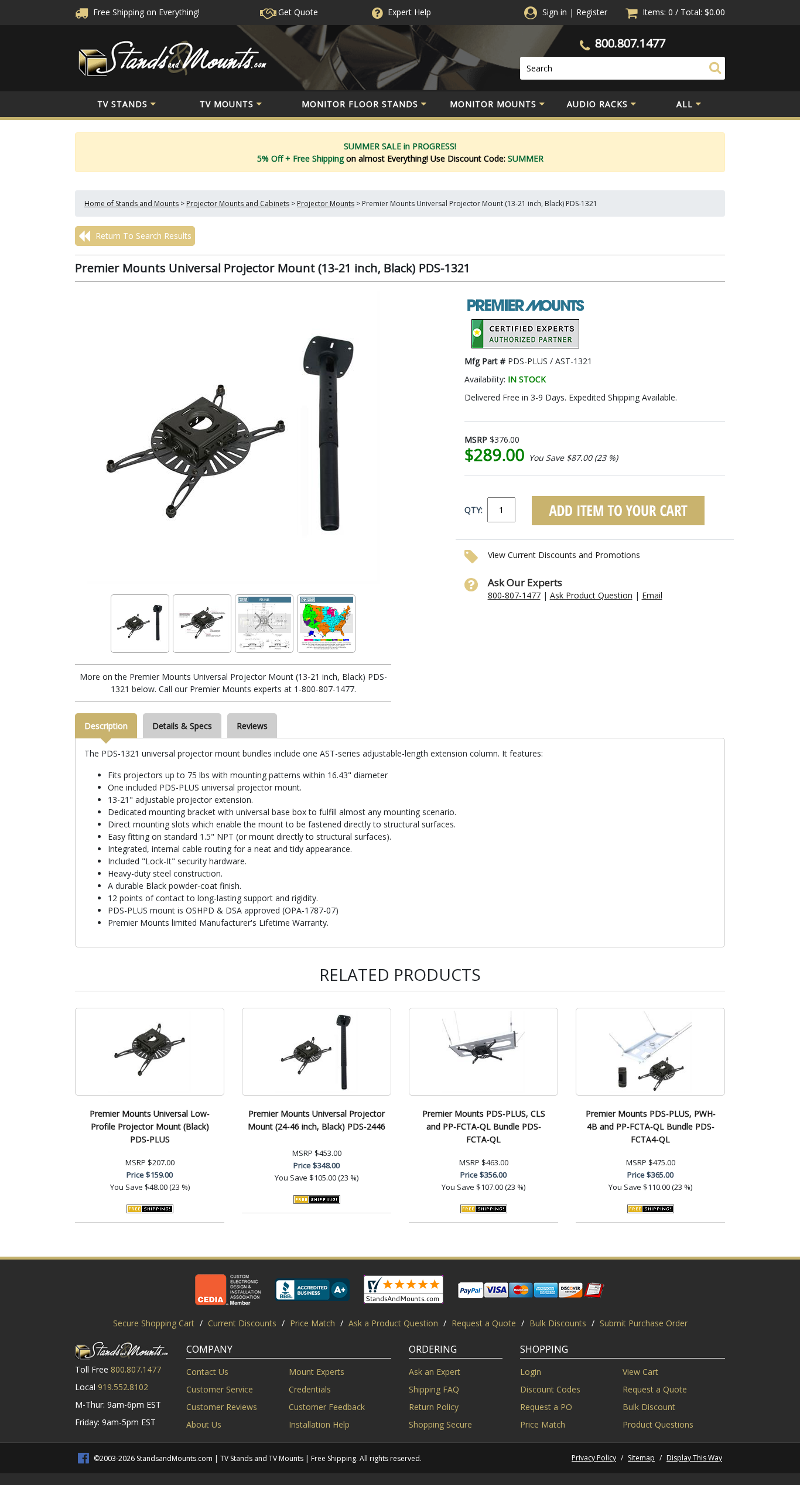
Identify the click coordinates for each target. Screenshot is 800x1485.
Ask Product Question (591, 595)
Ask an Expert (434, 1371)
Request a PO (546, 1406)
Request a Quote (484, 1323)
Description (106, 725)
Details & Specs (182, 725)
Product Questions (658, 1424)
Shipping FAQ (434, 1389)
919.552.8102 (123, 1386)
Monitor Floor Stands (360, 104)
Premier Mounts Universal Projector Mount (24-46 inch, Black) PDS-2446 (316, 1120)
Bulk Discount (649, 1406)
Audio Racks (597, 104)
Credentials (310, 1389)
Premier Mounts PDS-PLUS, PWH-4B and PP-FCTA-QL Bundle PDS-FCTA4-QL (651, 1126)
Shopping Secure (440, 1424)
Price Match (312, 1323)
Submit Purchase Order (644, 1323)
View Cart (640, 1371)
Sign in (554, 12)
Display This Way (694, 1458)
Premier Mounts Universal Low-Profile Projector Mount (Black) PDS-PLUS (150, 1126)
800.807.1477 (630, 43)
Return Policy (434, 1406)
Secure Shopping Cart (153, 1323)
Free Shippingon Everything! (145, 12)
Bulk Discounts (557, 1323)
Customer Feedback (327, 1406)
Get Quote (297, 12)
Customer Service (219, 1389)
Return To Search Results (142, 235)
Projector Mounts (325, 203)
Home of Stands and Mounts (131, 203)
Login (530, 1371)
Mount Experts (316, 1371)
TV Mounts (227, 104)
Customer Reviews (221, 1406)
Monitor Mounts (493, 104)
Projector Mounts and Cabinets (237, 203)
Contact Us (207, 1371)
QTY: (473, 509)
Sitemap (641, 1458)
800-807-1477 (514, 595)
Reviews (252, 725)
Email (652, 595)
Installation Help (319, 1424)
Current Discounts (242, 1323)
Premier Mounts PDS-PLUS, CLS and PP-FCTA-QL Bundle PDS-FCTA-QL (483, 1126)
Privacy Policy (594, 1458)
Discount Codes (550, 1389)
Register (591, 12)
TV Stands (122, 104)
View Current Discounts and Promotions (564, 554)
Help (409, 12)
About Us (203, 1424)
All (684, 104)
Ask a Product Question (393, 1323)
